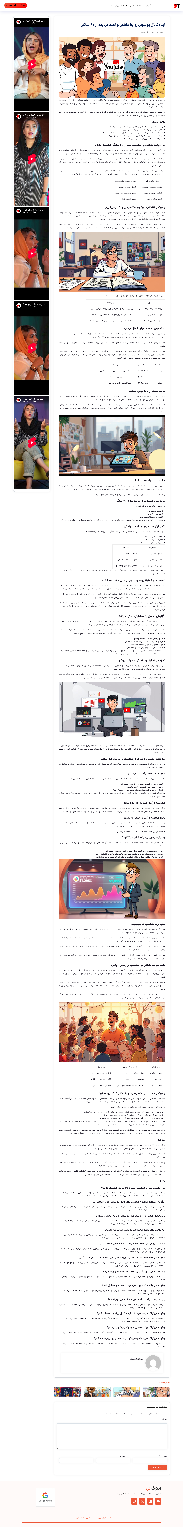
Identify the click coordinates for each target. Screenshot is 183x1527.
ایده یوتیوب (143, 33)
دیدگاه (164, 1419)
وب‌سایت (89, 1456)
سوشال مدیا (136, 6)
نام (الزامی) (163, 1456)
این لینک (140, 745)
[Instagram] (134, 1501)
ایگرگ (153, 1489)
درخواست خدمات (116, 793)
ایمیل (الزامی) (125, 1456)
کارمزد (148, 6)
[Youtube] (158, 1501)
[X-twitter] (142, 1501)
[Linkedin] (150, 1501)
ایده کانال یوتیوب (118, 6)
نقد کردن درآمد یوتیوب (156, 674)
